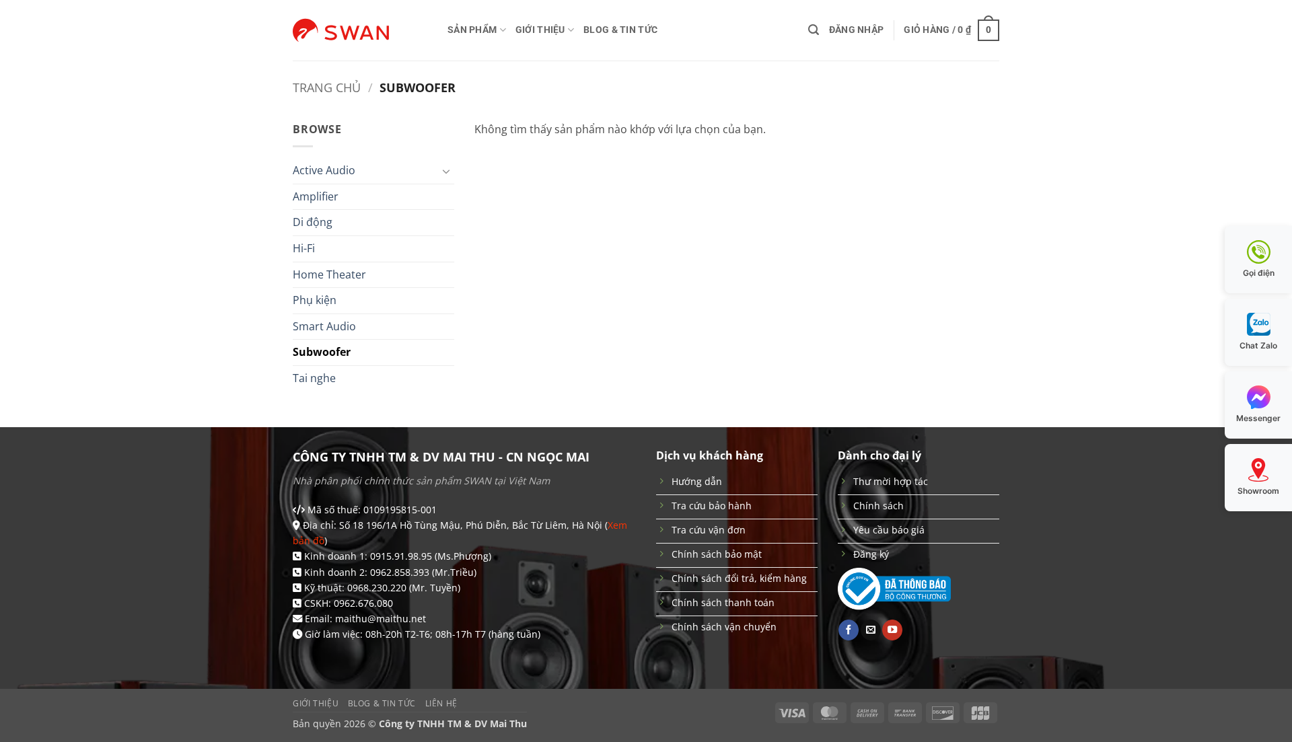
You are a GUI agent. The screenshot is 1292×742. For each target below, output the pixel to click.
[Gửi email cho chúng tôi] (871, 630)
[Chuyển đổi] (446, 171)
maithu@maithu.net (380, 618)
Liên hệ (441, 703)
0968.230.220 (376, 587)
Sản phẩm (472, 30)
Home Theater (329, 274)
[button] (813, 30)
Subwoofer (322, 351)
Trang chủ (327, 87)
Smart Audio (324, 326)
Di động (312, 222)
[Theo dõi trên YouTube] (892, 630)
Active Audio (324, 170)
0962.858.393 (399, 572)
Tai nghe (314, 378)
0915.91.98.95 (401, 556)
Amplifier (315, 196)
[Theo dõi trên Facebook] (848, 630)
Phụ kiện (314, 300)
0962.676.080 (363, 603)
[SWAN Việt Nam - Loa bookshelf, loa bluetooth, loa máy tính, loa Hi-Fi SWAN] (360, 30)
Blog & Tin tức (620, 30)
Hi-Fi (304, 248)
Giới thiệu (540, 30)
